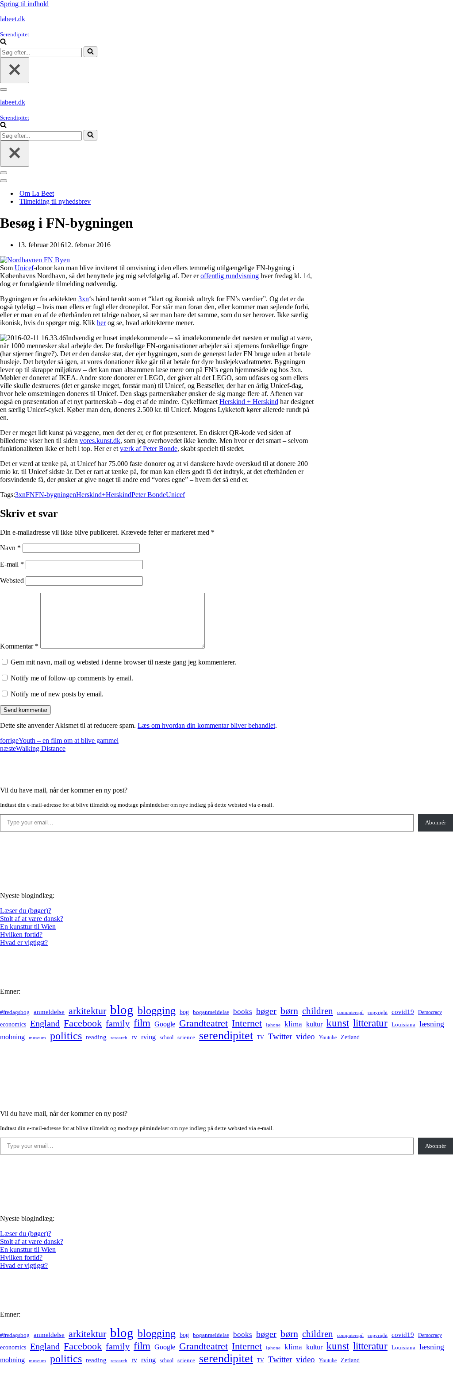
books (242, 1011)
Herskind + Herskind (248, 401)
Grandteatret (203, 1023)
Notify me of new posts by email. (57, 694)
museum (37, 1037)
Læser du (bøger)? (25, 910)
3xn (83, 299)
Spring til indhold (24, 4)
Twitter (280, 1036)
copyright (378, 1012)
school (166, 1038)
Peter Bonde (148, 494)
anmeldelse (49, 1011)
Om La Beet (36, 193)
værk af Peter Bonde (148, 448)
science (186, 1037)
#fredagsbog (15, 1012)
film (142, 1023)
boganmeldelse (211, 1012)
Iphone (273, 1024)
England (45, 1023)
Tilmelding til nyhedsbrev (55, 201)
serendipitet (226, 1035)
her (101, 322)
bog (184, 1011)
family (118, 1023)
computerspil (350, 1012)
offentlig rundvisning (229, 276)
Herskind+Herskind (103, 494)
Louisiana (403, 1025)
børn (289, 1010)
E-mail (12, 564)
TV (260, 1037)
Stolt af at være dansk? (31, 918)
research (119, 1037)
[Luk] (14, 70)
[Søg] (3, 42)
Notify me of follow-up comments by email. (72, 678)
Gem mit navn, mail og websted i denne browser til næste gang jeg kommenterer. (123, 662)
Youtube (328, 1038)
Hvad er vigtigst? (24, 942)
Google (164, 1024)
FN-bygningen (55, 494)
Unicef (24, 268)
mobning (12, 1037)
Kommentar (19, 646)
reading (96, 1037)
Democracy (430, 1012)
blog (122, 1010)
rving (148, 1037)
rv (134, 1037)
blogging (157, 1010)
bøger (266, 1011)
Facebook (83, 1023)
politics (66, 1035)
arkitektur (87, 1011)
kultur (314, 1024)
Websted (12, 580)
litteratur (370, 1023)
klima (293, 1024)
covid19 (403, 1011)
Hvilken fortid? (21, 934)
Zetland (350, 1037)
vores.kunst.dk (100, 440)
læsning (431, 1023)
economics (13, 1024)
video (305, 1036)
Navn (10, 548)
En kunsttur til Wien (28, 926)
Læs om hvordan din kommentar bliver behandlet (206, 725)
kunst (337, 1023)
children (317, 1011)
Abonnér (435, 822)
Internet (247, 1023)
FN (30, 494)
